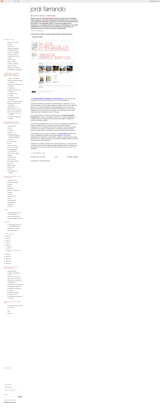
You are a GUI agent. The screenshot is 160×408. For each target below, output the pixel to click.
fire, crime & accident (12, 147)
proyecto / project (11, 65)
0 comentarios (36, 153)
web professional (47, 18)
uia (8, 309)
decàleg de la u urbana (13, 228)
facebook (9, 184)
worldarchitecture (11, 200)
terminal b (10, 169)
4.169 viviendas (11, 126)
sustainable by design (13, 292)
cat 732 (9, 143)
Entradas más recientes (38, 157)
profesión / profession (13, 63)
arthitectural (10, 188)
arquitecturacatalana (12, 182)
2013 (7, 254)
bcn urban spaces (12, 141)
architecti (9, 128)
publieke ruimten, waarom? (14, 109)
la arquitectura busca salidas (14, 284)
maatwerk (9, 155)
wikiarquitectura (11, 196)
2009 (7, 263)
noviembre (8, 247)
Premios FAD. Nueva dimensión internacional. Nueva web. (52, 35)
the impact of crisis (12, 294)
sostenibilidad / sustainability (14, 69)
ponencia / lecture (12, 61)
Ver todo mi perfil (37, 30)
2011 (7, 258)
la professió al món (12, 93)
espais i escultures (12, 145)
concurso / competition (13, 52)
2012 (7, 256)
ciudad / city (10, 46)
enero (7, 248)
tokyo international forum (13, 216)
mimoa (9, 198)
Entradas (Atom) (45, 161)
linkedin (9, 186)
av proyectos (10, 139)
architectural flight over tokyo (14, 218)
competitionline (11, 202)
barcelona (10, 44)
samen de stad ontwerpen (14, 111)
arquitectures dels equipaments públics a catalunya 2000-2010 (13, 135)
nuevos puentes (11, 159)
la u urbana (10, 95)
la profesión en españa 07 (14, 286)
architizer (9, 194)
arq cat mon (10, 130)
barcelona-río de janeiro (13, 276)
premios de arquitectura (13, 190)
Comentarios (10, 390)
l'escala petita (10, 88)
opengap (9, 192)
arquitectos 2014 (11, 271)
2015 (7, 243)
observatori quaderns (13, 161)
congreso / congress (12, 54)
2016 (7, 240)
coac (8, 311)
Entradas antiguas (72, 157)
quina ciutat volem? (12, 230)
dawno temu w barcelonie (14, 278)
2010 (7, 261)
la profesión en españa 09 (14, 288)
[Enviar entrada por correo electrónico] (43, 153)
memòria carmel (11, 157)
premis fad (10, 163)
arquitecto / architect (12, 42)
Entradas (9, 387)
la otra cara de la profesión (43, 15)
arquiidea (9, 132)
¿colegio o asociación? (13, 78)
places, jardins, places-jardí (14, 101)
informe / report (11, 59)
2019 (7, 236)
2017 (7, 238)
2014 (7, 245)
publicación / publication (13, 67)
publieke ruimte (11, 165)
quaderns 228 (11, 167)
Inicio (56, 157)
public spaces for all (12, 107)
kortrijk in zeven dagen (13, 153)
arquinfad (9, 313)
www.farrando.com (12, 180)
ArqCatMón (10, 204)
